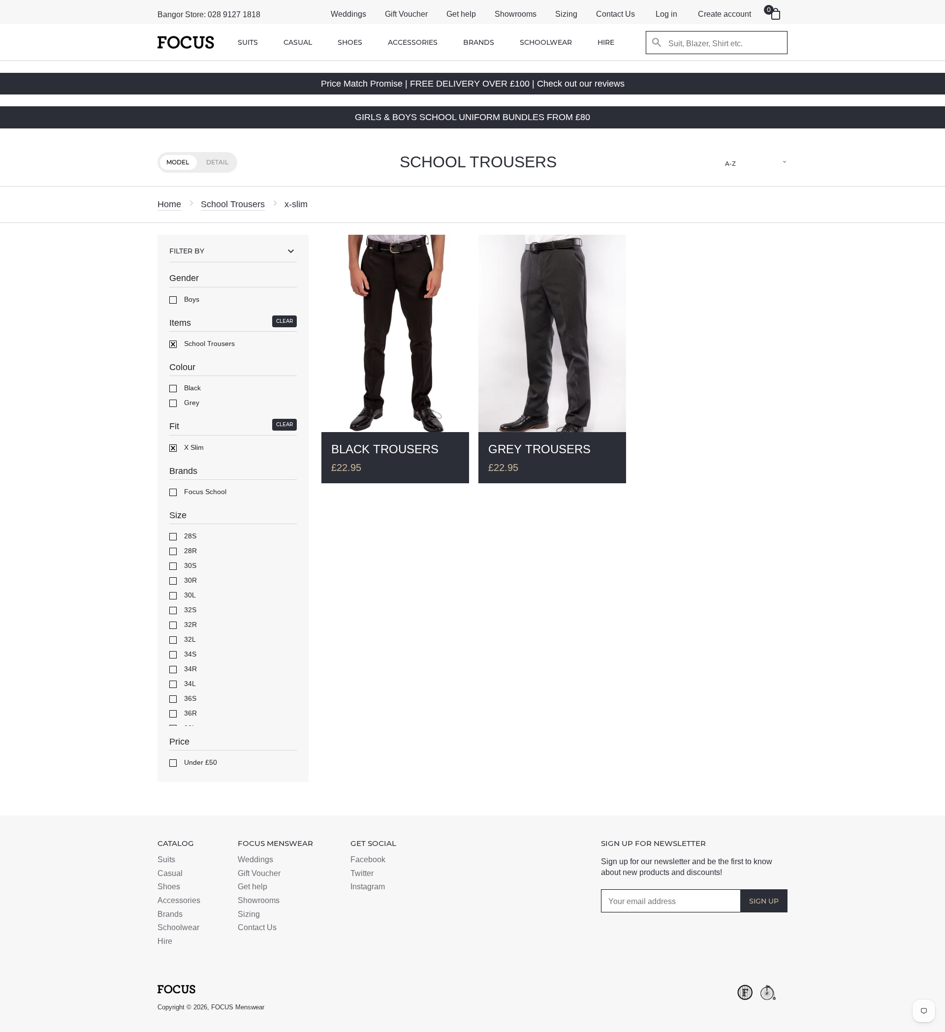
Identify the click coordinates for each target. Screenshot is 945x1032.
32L (189, 639)
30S (189, 565)
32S (189, 610)
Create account (724, 14)
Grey (190, 403)
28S (189, 536)
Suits (248, 42)
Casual (298, 42)
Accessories (413, 42)
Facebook (367, 859)
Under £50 (199, 762)
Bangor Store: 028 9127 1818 (209, 14)
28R (189, 551)
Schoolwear (546, 42)
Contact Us (615, 14)
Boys (190, 299)
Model (177, 162)
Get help (461, 14)
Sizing (566, 14)
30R (189, 580)
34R (189, 669)
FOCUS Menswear (237, 1007)
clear (284, 321)
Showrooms (515, 14)
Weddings (348, 14)
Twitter (362, 873)
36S (189, 698)
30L (189, 595)
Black (191, 388)
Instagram (367, 886)
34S (189, 654)
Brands (478, 42)
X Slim (193, 447)
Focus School (204, 492)
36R (189, 713)
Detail (217, 162)
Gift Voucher (406, 14)
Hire (606, 42)
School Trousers (233, 204)
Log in (666, 14)
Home (169, 204)
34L (189, 684)
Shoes (350, 42)
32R (189, 624)
